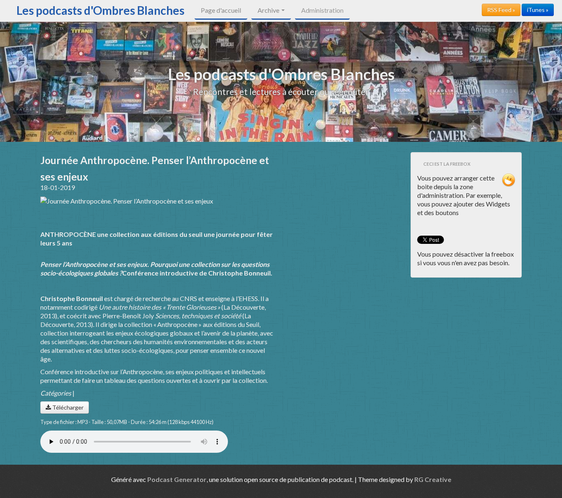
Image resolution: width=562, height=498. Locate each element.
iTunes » (537, 9)
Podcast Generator (177, 479)
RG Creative (432, 479)
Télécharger (67, 407)
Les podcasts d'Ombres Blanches (100, 10)
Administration (322, 10)
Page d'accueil (221, 10)
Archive (269, 10)
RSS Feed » (501, 9)
